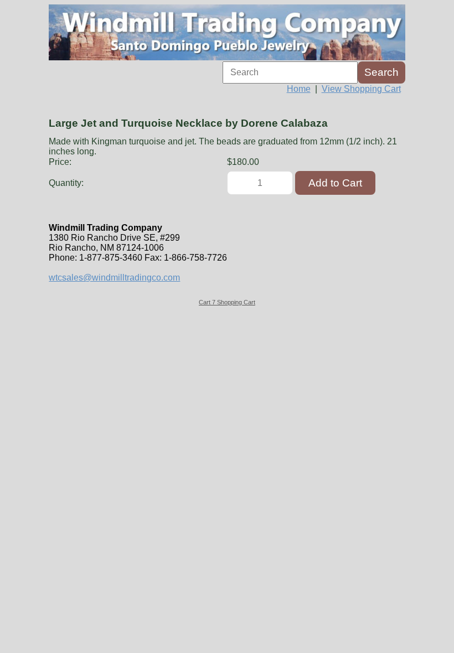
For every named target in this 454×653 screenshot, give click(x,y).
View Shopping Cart (361, 89)
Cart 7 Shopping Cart (227, 302)
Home (299, 89)
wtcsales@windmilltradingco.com (114, 277)
